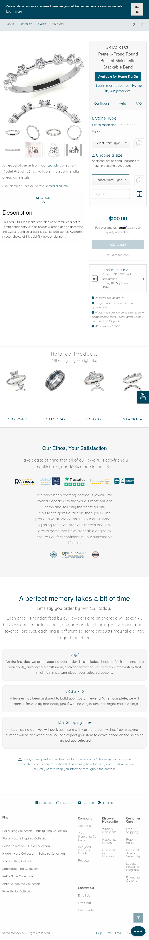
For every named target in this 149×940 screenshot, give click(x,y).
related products (56, 186)
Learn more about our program (119, 88)
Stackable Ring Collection (20, 869)
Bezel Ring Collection (17, 831)
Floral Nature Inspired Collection (25, 838)
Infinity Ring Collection (51, 831)
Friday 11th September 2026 (116, 285)
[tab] (101, 103)
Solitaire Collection (52, 853)
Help (99, 933)
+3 (54, 150)
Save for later (119, 254)
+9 (74, 150)
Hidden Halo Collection (18, 853)
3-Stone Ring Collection (18, 861)
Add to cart (118, 245)
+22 (33, 150)
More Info (43, 198)
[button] (143, 397)
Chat (108, 933)
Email (118, 933)
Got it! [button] (137, 9)
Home (10, 24)
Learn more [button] (14, 11)
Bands (42, 24)
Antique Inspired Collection (21, 884)
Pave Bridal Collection (17, 891)
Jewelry (26, 24)
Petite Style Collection (17, 876)
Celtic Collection (13, 846)
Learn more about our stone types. (113, 128)
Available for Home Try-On (118, 76)
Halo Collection (39, 846)
